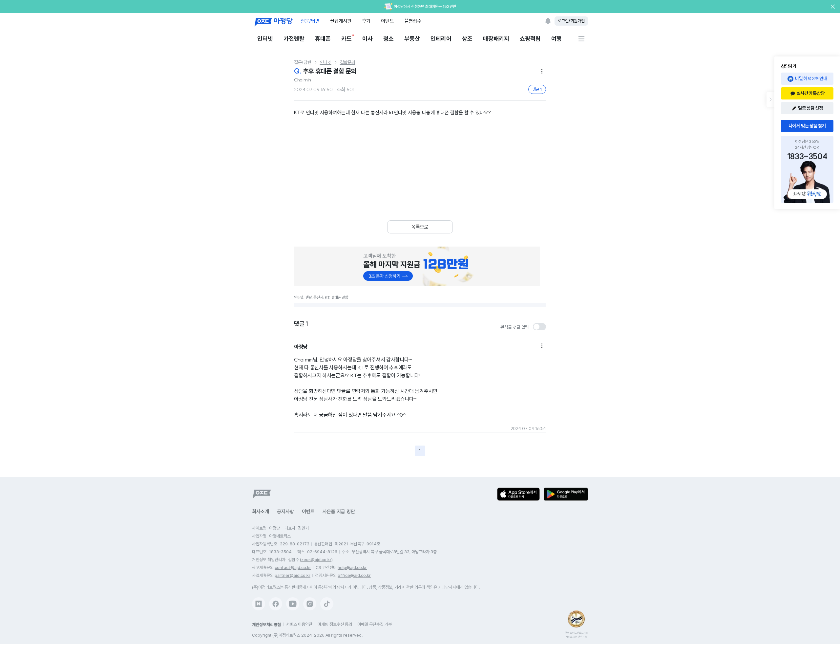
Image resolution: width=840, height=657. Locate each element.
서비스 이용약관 (299, 624)
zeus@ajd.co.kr (316, 559)
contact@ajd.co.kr (293, 567)
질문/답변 (310, 21)
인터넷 (265, 38)
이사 (367, 38)
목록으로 (420, 227)
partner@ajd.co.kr (292, 575)
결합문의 (347, 62)
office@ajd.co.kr (354, 575)
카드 (346, 38)
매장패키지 (496, 38)
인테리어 (441, 38)
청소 (388, 38)
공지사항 (285, 512)
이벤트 (387, 21)
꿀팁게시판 (340, 21)
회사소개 (260, 512)
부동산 (412, 38)
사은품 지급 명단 (339, 512)
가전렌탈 (294, 38)
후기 (366, 21)
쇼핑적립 (530, 38)
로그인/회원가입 (571, 20)
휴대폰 (323, 38)
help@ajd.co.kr (352, 567)
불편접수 (412, 21)
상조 (467, 38)
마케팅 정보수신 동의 (335, 624)
